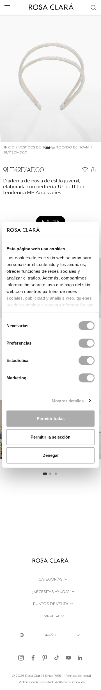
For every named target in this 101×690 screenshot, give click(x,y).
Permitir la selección (50, 436)
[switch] (87, 343)
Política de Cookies (69, 682)
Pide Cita (50, 221)
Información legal (77, 675)
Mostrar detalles (68, 400)
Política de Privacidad (36, 682)
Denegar (50, 455)
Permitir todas (51, 418)
